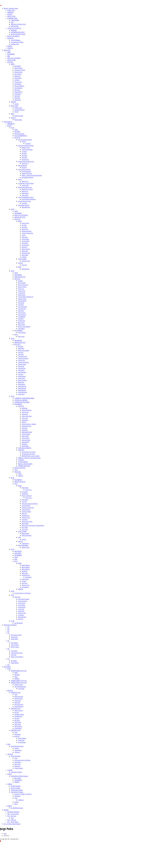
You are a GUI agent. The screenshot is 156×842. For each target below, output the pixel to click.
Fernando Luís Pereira (23, 358)
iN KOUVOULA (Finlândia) (17, 790)
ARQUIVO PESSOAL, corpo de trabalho (30, 456)
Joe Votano (24, 152)
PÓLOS (16, 470)
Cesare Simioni (21, 603)
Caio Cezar (24, 502)
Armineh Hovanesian (26, 410)
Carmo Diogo (25, 414)
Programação (17, 734)
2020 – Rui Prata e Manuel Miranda (12, 824)
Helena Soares (14, 637)
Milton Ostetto (21, 325)
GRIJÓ (19, 537)
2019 (8, 659)
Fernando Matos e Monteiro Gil (25, 297)
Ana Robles (20, 346)
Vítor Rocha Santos (18, 704)
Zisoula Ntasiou (25, 446)
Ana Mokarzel (25, 494)
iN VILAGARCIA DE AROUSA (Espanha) (19, 776)
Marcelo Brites (25, 523)
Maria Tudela (21, 382)
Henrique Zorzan (22, 364)
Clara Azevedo (25, 420)
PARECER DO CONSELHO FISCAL (18, 24)
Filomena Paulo (25, 239)
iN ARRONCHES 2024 (15, 730)
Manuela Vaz (17, 766)
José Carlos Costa (22, 309)
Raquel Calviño (25, 436)
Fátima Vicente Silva (26, 426)
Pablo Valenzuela (22, 388)
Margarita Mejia (18, 120)
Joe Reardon (21, 615)
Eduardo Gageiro (18, 72)
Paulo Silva (20, 619)
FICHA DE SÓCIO (11, 10)
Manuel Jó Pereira (22, 380)
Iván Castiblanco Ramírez (27, 177)
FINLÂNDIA (9, 784)
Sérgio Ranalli (21, 329)
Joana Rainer (25, 430)
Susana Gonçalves (26, 440)
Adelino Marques (18, 68)
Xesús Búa (24, 257)
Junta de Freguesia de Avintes (25, 140)
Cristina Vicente (25, 543)
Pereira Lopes (17, 701)
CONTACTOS (10, 48)
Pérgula (20, 179)
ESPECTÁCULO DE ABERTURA (20, 400)
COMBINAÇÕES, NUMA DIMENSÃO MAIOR (24, 398)
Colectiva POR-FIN (26, 506)
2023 (8, 631)
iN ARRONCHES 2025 (15, 708)
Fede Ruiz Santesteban (27, 150)
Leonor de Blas (25, 185)
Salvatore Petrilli (25, 547)
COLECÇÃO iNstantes (15, 40)
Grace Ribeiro (17, 762)
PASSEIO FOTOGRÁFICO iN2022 (18, 34)
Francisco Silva (21, 360)
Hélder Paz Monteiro (27, 535)
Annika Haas (24, 408)
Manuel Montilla (22, 617)
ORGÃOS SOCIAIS (11, 16)
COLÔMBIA (9, 770)
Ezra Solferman (18, 74)
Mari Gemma (21, 323)
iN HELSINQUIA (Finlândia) (17, 792)
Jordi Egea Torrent (26, 518)
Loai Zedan (24, 203)
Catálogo (16, 802)
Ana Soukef (24, 227)
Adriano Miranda (26, 567)
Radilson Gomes (18, 108)
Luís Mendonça (18, 750)
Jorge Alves (24, 154)
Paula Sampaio (25, 193)
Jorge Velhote (21, 370)
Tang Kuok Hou (25, 159)
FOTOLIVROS (21, 460)
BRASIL (8, 744)
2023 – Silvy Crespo (11, 816)
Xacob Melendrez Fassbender (29, 199)
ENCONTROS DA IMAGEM (13, 812)
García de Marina (22, 301)
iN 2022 (12, 338)
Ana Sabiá (24, 225)
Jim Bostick (17, 80)
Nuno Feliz (24, 265)
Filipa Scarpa (25, 237)
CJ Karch (23, 235)
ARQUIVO (9, 126)
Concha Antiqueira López (17, 653)
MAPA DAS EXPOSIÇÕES (19, 217)
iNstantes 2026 (7, 50)
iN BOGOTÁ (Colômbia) (16, 772)
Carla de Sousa (25, 412)
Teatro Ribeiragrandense (20, 687)
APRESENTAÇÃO (18, 551)
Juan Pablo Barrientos (19, 110)
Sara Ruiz (16, 104)
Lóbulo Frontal (21, 378)
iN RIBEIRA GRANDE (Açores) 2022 (19, 671)
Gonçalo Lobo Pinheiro (23, 362)
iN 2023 (12, 271)
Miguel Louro (25, 191)
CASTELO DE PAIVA (22, 259)
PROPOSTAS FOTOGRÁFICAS (10, 625)
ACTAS (12, 22)
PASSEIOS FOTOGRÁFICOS (13, 36)
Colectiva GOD (21, 293)
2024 (8, 629)
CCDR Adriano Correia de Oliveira (26, 183)
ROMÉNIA (9, 806)
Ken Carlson (24, 156)
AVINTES (13, 64)
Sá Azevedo (17, 752)
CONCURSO (28, 144)
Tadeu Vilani (17, 96)
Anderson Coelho (26, 148)
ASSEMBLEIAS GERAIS (12, 18)
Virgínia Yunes (17, 100)
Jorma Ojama (25, 243)
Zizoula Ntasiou (18, 728)
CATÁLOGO (20, 476)
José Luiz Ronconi (22, 315)
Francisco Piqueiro (26, 510)
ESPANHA (9, 774)
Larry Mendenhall (18, 623)
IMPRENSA (9, 46)
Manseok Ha (17, 76)
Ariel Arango (24, 571)
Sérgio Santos (25, 195)
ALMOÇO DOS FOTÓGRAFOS (14, 58)
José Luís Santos (18, 82)
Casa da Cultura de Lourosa (24, 201)
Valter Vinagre (25, 255)
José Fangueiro (25, 587)
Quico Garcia (25, 529)
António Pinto (25, 229)
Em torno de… (28, 490)
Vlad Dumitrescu (25, 269)
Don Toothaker (21, 605)
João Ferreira (21, 366)
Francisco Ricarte (25, 241)
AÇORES (9, 669)
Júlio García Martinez (19, 86)
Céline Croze (25, 418)
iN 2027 (12, 595)
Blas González (25, 500)
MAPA (8, 56)
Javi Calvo (24, 581)
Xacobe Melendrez (22, 392)
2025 (8, 627)
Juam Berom (21, 311)
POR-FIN (16, 112)
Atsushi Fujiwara (25, 533)
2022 (8, 633)
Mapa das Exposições (19, 134)
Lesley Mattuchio (18, 88)
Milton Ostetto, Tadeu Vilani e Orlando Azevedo (33, 525)
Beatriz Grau (21, 289)
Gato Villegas (21, 303)
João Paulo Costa (22, 613)
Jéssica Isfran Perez (26, 207)
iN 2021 (12, 396)
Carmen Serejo (21, 291)
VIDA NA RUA (14, 30)
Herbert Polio (21, 611)
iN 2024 (12, 209)
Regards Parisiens (18, 92)
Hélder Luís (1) (25, 163)
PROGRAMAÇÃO (11, 54)
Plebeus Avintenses (22, 165)
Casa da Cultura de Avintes (24, 169)
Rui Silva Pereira (22, 742)
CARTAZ (9, 52)
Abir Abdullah (17, 66)
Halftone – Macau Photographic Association (32, 175)
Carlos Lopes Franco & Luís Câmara (30, 504)
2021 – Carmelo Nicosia (12, 822)
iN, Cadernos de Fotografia (17, 42)
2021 (8, 641)
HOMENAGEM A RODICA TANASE (22, 402)
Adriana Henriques (18, 697)
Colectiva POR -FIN (22, 356)
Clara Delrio (21, 354)
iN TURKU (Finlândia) (16, 786)
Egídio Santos (25, 573)
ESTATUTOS (9, 14)
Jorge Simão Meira (22, 307)
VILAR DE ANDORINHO (23, 545)
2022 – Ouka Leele (11, 820)
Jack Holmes (21, 305)
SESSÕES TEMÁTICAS (23, 462)
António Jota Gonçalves (23, 350)
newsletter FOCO (15, 44)
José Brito (16, 748)
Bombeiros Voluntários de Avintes (26, 146)
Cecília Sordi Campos (27, 416)
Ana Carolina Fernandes (23, 599)
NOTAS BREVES (17, 553)
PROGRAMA (17, 132)
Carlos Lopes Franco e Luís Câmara (22, 593)
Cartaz (15, 695)
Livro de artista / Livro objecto (29, 452)
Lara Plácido (21, 319)
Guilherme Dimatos (26, 512)
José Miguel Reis (25, 516)
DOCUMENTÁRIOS (18, 331)
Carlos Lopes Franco (22, 601)
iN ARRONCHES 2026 (15, 693)
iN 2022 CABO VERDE (15, 756)
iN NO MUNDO (7, 667)
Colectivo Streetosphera (27, 233)
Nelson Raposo (21, 384)
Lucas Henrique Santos (27, 521)
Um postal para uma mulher (28, 454)
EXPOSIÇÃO (17, 675)
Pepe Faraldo (25, 527)
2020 (8, 649)
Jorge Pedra (24, 583)
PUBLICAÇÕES (10, 38)
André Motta (21, 348)
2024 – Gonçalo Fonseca (13, 814)
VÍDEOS (16, 335)
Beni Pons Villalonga (26, 171)
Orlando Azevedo (22, 386)
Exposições (17, 736)
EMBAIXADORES (11, 124)
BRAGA (12, 114)
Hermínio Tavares (18, 699)
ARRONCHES (10, 691)
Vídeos (16, 804)
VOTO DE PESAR (14, 26)
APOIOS (16, 557)
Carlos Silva (20, 352)
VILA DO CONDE (14, 106)
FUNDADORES (10, 12)
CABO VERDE (10, 754)
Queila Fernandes (26, 434)
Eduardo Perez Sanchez (27, 189)
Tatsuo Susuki (17, 724)
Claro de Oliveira (15, 645)
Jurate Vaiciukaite (22, 372)
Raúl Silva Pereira (26, 253)
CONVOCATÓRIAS (15, 20)
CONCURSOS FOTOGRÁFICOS (14, 28)
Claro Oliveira (14, 651)
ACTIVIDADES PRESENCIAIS (24, 466)
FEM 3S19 (24, 422)
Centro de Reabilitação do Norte (25, 197)
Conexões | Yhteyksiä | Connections (23, 794)
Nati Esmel (24, 167)
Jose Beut (24, 539)
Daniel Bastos (28, 577)
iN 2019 (12, 549)
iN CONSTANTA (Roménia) (17, 808)
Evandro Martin (14, 639)
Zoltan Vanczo (21, 394)
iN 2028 (12, 621)
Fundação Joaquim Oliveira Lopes (26, 161)
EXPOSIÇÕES (10, 62)
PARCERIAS (6, 810)
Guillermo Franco (26, 261)
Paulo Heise (24, 157)
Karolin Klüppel (14, 643)
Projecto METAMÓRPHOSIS (20, 136)
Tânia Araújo (17, 98)
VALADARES (13, 102)
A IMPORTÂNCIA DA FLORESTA (17, 32)
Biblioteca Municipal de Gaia (25, 187)
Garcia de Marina (22, 738)
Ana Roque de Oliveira (19, 70)
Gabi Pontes (24, 428)
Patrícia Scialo (25, 251)
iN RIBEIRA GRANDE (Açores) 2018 (19, 683)
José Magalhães (21, 317)
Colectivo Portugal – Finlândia (29, 424)
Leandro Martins (22, 376)
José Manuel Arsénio (19, 714)
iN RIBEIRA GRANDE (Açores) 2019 (19, 681)
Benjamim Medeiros (26, 231)
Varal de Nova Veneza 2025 (17, 746)
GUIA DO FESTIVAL (11, 60)
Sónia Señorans (25, 438)
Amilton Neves (25, 488)
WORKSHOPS (21, 450)
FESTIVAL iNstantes (8, 122)
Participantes (17, 796)
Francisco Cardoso (22, 299)
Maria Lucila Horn (26, 249)
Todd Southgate (22, 333)
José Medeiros (17, 84)
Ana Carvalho (25, 492)
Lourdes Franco (21, 321)
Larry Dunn (20, 374)
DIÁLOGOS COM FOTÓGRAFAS (25, 464)
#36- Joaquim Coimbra (16, 635)
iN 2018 (12, 591)
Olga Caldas (17, 90)
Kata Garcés (24, 247)
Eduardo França (21, 295)
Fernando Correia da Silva (28, 508)
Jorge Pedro (13, 655)
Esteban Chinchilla (18, 116)
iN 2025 (12, 128)
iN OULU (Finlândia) (15, 788)
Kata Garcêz (17, 720)
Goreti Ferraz (21, 609)
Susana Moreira (25, 442)
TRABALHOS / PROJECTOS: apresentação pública (29, 458)
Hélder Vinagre (17, 78)
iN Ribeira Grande (18, 685)
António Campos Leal (23, 285)
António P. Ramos (22, 287)
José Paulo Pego (21, 368)
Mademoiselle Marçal (27, 432)
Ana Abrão (20, 281)
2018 (8, 665)
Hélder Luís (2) (25, 181)
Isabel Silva (24, 514)
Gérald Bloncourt (26, 575)
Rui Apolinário (17, 94)
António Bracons (22, 283)
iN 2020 (12, 478)
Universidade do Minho (23, 205)
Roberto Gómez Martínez (24, 327)
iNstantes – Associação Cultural (11, 8)
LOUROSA (13, 118)
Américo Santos (25, 223)
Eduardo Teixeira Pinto (27, 173)
